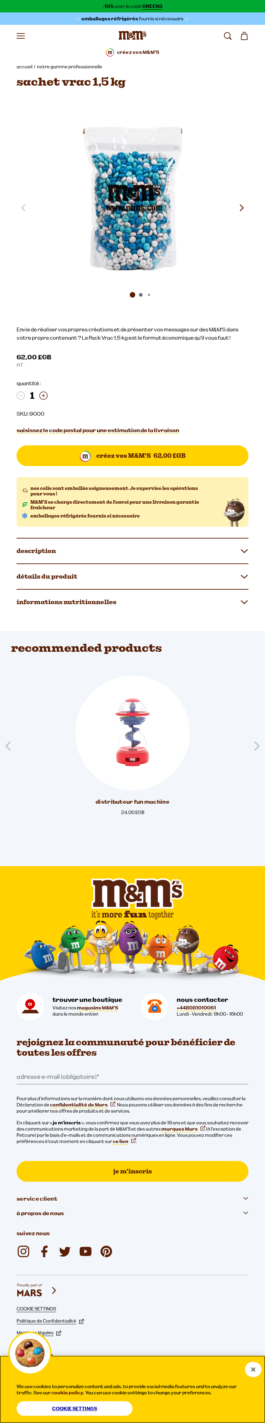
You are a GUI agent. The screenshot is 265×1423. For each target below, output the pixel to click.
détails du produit (47, 576)
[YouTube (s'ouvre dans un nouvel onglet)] (85, 1251)
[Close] (253, 1369)
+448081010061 (196, 1007)
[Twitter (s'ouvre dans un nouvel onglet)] (65, 1251)
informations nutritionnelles (66, 602)
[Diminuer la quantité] (20, 395)
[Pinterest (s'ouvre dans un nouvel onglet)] (106, 1251)
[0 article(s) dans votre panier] (244, 36)
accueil (24, 66)
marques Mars (179, 1129)
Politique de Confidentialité (46, 1321)
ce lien (120, 1141)
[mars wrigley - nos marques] (37, 1290)
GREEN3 (152, 6)
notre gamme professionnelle (69, 66)
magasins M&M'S (97, 1007)
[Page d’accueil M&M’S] (132, 36)
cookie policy (67, 1392)
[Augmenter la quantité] (43, 395)
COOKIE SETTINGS (36, 1308)
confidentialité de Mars (79, 1104)
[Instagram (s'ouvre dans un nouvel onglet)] (23, 1251)
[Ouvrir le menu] (21, 36)
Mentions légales (35, 1332)
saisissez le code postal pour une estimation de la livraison (98, 430)
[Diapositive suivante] (241, 208)
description (36, 550)
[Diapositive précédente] (11, 746)
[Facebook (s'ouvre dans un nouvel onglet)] (44, 1251)
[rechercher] (228, 36)
